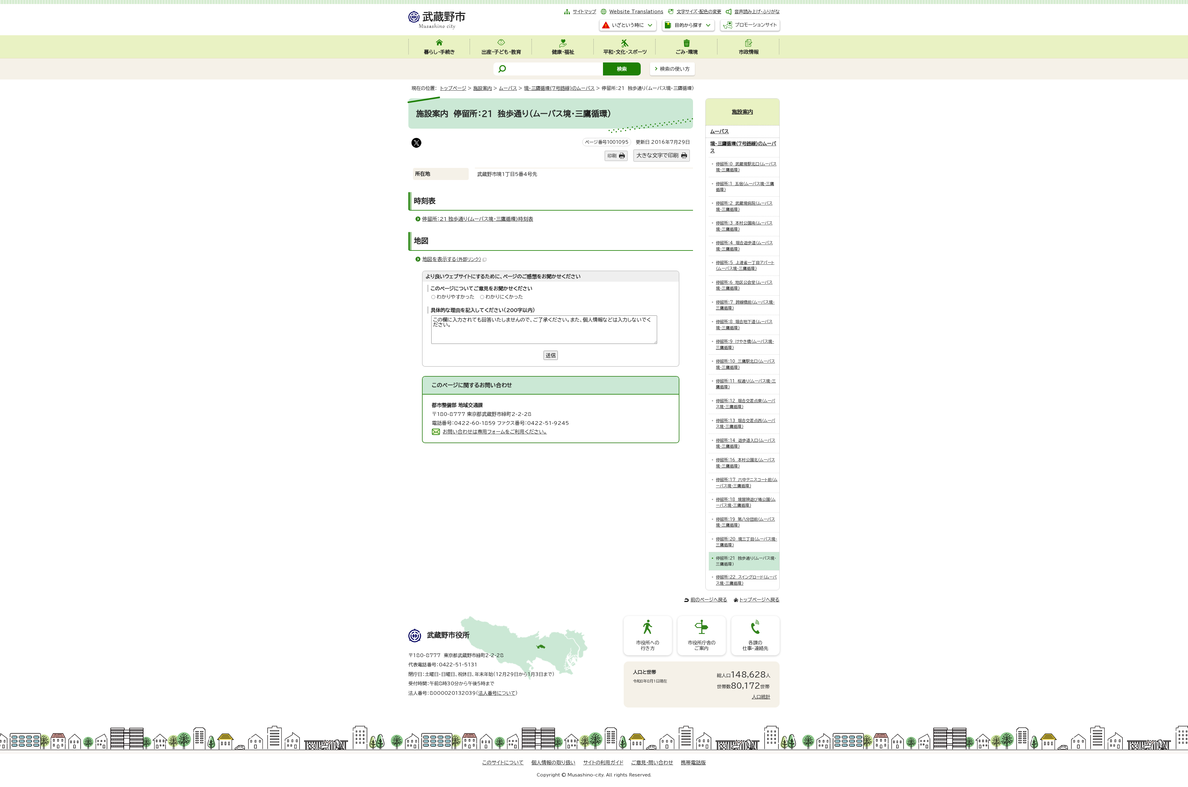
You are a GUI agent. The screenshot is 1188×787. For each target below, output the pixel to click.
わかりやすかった (456, 296)
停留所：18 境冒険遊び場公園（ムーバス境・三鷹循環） (746, 502)
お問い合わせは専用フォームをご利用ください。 (495, 431)
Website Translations (636, 11)
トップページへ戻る (760, 599)
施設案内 (482, 88)
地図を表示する (451, 259)
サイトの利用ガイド (603, 762)
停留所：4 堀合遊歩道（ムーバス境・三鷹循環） (744, 246)
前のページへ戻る (709, 599)
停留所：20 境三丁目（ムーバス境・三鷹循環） (746, 542)
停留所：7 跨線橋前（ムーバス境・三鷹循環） (745, 305)
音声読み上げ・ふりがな (757, 11)
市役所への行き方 (647, 645)
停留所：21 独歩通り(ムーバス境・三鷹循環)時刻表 (477, 218)
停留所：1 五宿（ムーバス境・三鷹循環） (745, 187)
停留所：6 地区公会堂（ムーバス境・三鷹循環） (744, 285)
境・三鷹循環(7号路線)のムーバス (559, 88)
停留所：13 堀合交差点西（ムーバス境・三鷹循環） (745, 424)
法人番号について (496, 693)
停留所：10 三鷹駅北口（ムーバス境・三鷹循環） (745, 364)
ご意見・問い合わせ (652, 762)
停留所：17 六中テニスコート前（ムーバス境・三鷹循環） (746, 483)
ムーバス (508, 88)
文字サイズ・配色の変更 (699, 11)
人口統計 (761, 697)
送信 (551, 355)
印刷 (612, 155)
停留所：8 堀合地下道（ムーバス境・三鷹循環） (744, 325)
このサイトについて (503, 762)
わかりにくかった (504, 296)
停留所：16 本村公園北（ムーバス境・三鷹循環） (745, 463)
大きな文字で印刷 (657, 155)
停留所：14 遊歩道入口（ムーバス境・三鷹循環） (745, 443)
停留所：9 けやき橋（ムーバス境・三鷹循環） (745, 344)
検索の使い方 (675, 68)
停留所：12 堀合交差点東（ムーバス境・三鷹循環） (745, 404)
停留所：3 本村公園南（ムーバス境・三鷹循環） (744, 226)
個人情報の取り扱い (553, 762)
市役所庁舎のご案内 (702, 645)
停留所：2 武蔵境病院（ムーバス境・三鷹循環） (744, 206)
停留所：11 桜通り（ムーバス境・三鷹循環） (746, 384)
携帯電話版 (693, 762)
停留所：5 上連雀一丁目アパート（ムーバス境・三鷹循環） (745, 266)
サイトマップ (584, 11)
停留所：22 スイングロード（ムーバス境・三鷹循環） (746, 580)
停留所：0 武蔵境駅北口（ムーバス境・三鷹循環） (746, 167)
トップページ (453, 88)
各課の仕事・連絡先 (755, 645)
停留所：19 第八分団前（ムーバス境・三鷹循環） (745, 522)
